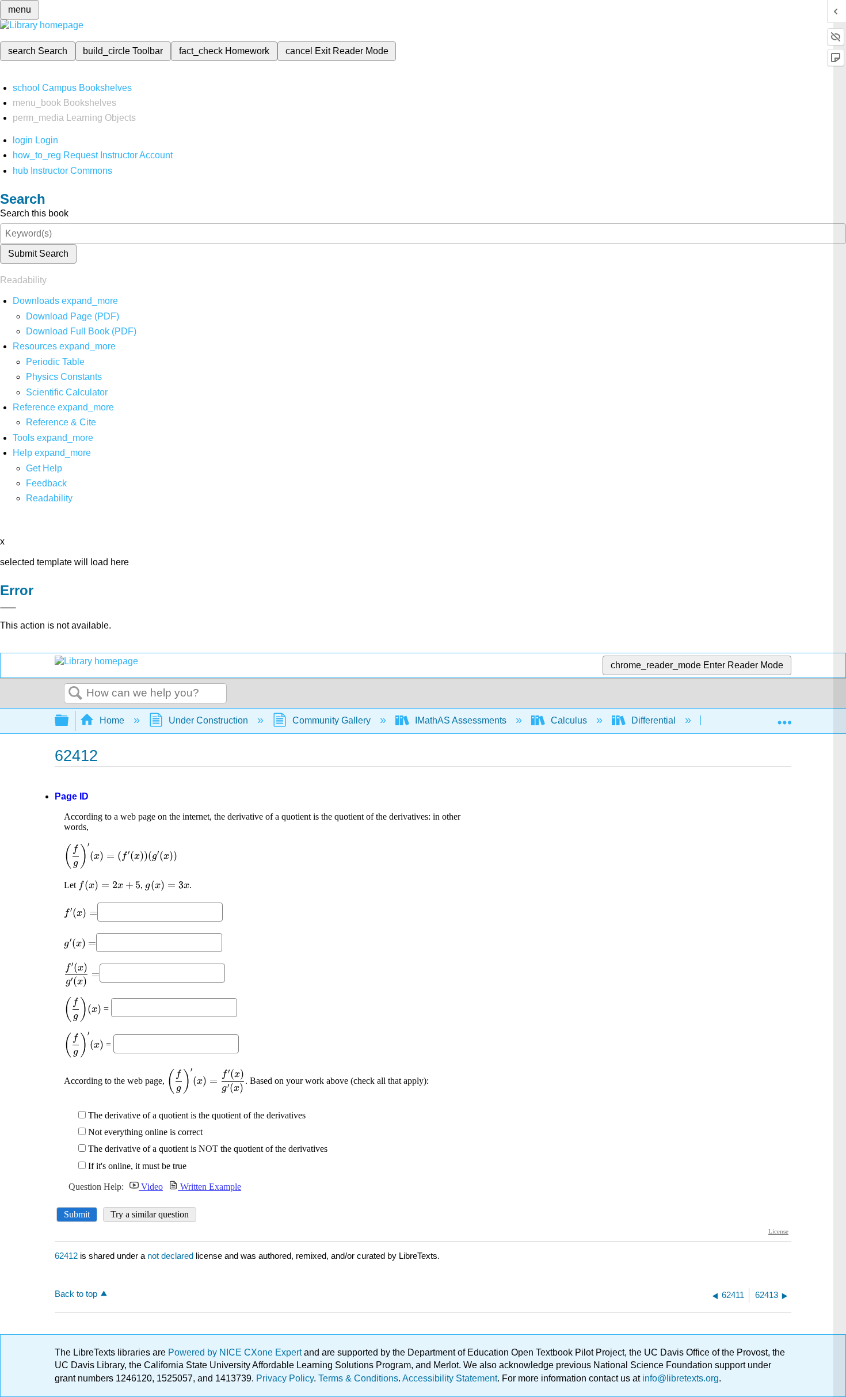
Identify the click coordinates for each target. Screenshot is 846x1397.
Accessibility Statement (449, 1378)
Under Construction (208, 720)
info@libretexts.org (679, 1378)
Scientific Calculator (67, 392)
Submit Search (38, 253)
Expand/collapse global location (784, 717)
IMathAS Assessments (461, 720)
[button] (46, 483)
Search (75, 693)
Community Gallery (331, 720)
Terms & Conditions (358, 1378)
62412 (66, 1256)
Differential (653, 720)
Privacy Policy (285, 1378)
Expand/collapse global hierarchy (69, 721)
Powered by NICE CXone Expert (236, 1352)
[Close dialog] (8, 607)
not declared (171, 1256)
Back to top (76, 1294)
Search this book (34, 213)
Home (112, 720)
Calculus (568, 720)
